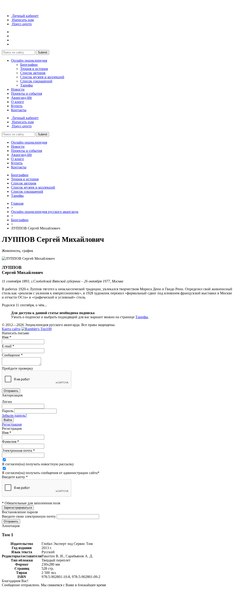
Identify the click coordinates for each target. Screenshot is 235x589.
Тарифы (26, 85)
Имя (6, 337)
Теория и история (34, 69)
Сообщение (12, 355)
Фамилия (10, 442)
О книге (17, 102)
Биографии (29, 65)
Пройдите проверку (17, 368)
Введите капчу (15, 477)
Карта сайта (11, 329)
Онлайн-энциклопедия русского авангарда (44, 212)
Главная (17, 203)
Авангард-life (21, 98)
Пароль (7, 411)
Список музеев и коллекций (42, 77)
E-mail (8, 346)
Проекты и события (26, 93)
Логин (7, 402)
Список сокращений (36, 81)
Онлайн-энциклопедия (29, 60)
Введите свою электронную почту (29, 516)
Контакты (18, 110)
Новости (18, 89)
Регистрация (12, 424)
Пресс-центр (21, 24)
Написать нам (22, 20)
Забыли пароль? (14, 415)
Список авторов (32, 73)
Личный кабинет (25, 16)
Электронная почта (18, 450)
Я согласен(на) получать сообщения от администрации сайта (50, 473)
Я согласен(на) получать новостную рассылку (38, 464)
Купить (16, 106)
